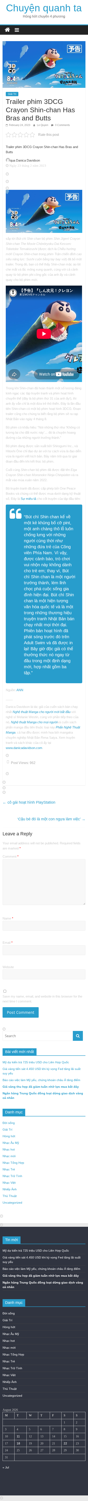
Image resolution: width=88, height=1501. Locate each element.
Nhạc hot (9, 1149)
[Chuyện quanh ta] (7, 29)
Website (8, 967)
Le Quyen (43, 125)
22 (65, 1443)
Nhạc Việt (9, 1182)
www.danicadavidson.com (24, 748)
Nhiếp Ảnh (10, 1189)
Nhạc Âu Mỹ (11, 1142)
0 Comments (62, 125)
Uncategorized (12, 1202)
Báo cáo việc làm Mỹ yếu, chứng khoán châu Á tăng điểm (41, 1080)
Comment (11, 856)
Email (8, 942)
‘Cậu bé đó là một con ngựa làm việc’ (51, 819)
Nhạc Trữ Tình (12, 1176)
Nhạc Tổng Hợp (13, 1162)
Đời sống (9, 1123)
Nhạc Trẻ (9, 1169)
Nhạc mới (9, 1156)
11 (18, 1436)
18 (18, 1443)
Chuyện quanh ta (44, 7)
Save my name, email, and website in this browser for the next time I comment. (42, 999)
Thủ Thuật (10, 1196)
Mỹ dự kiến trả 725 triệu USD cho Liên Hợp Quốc (36, 1062)
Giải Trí (12, 94)
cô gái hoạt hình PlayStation (29, 802)
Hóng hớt (9, 1136)
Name (8, 918)
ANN (19, 690)
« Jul (6, 1467)
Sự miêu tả (28, 498)
